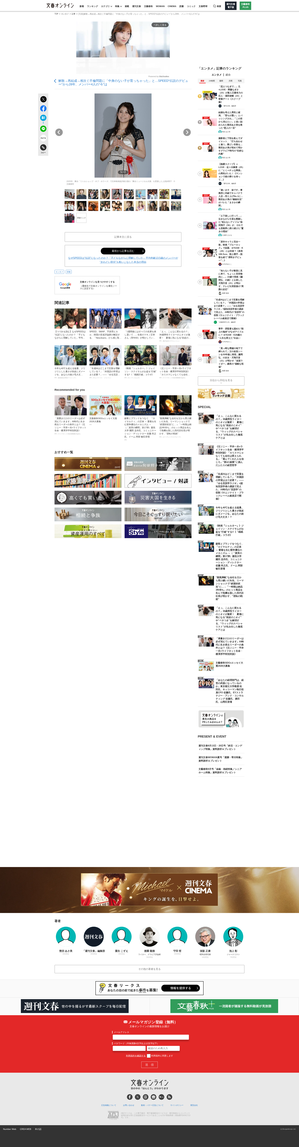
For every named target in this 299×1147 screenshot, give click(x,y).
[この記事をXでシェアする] (43, 99)
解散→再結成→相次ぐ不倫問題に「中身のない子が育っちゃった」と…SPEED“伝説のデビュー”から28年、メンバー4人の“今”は (123, 82)
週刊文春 (136, 6)
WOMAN (160, 6)
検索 (219, 6)
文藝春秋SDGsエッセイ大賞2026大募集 (103, 421)
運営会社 (194, 1105)
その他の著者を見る (149, 969)
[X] (137, 1097)
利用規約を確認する (136, 1055)
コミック (191, 6)
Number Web (9, 1129)
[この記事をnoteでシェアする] (43, 139)
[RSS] (169, 1097)
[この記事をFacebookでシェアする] (43, 109)
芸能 (69, 272)
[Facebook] (130, 1097)
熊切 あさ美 (226, 132)
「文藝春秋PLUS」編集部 (226, 322)
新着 (82, 6)
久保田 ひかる (227, 235)
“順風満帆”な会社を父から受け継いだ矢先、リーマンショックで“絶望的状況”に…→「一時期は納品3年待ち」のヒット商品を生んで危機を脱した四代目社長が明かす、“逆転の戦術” (175, 427)
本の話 (38, 1129)
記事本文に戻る (123, 237)
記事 (73, 14)
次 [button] (187, 132)
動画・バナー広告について (152, 1105)
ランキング (92, 6)
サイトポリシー (176, 1105)
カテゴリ (105, 6)
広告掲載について (108, 1105)
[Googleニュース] (153, 1097)
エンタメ (65, 14)
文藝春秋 (148, 6)
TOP (56, 14)
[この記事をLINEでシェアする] (43, 129)
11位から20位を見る (221, 380)
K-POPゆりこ (227, 264)
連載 (127, 6)
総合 (228, 74)
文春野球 (203, 6)
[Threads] (145, 1097)
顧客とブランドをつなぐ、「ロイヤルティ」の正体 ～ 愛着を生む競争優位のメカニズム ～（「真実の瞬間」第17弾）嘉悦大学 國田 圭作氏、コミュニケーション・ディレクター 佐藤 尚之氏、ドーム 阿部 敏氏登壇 (140, 429)
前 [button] (59, 132)
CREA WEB (25, 1129)
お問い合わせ (128, 1105)
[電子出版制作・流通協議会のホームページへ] (113, 1116)
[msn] (161, 1097)
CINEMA (172, 6)
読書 (181, 6)
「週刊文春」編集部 (229, 106)
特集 (117, 6)
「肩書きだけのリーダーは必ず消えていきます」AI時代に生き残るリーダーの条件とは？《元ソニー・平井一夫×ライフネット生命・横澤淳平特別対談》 (70, 426)
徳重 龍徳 (225, 293)
